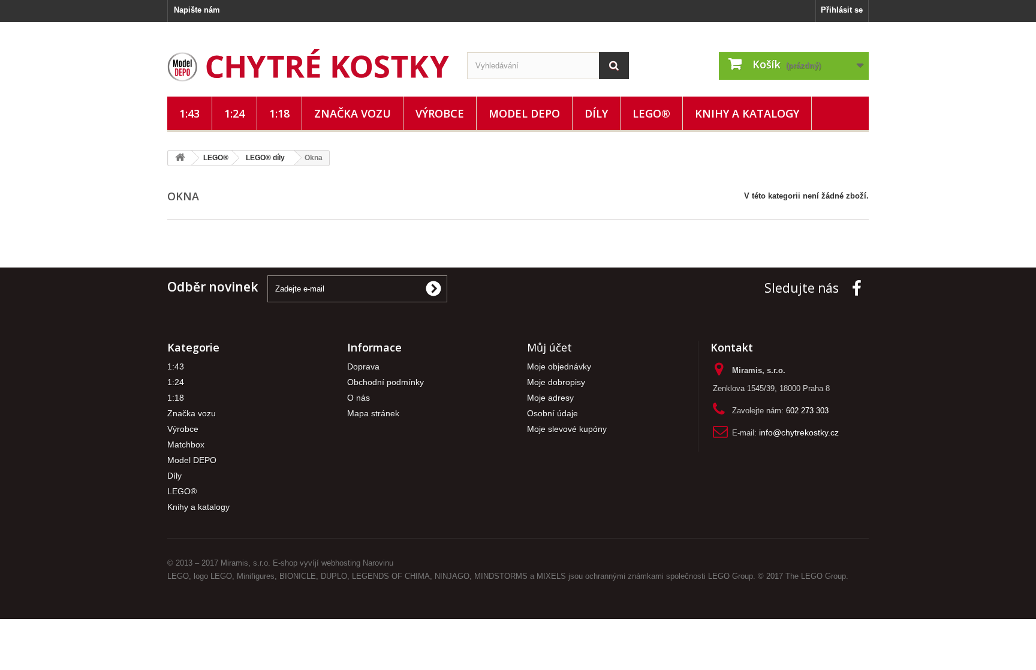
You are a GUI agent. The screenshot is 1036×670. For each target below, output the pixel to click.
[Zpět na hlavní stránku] (179, 158)
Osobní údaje (552, 413)
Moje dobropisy (556, 382)
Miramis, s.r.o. (245, 562)
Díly (596, 113)
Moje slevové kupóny (567, 429)
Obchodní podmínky (385, 382)
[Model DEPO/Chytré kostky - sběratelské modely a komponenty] (308, 65)
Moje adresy (550, 397)
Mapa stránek (373, 413)
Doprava (363, 366)
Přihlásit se (842, 9)
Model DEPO (524, 113)
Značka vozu (352, 113)
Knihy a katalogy (747, 113)
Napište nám (197, 9)
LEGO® (651, 113)
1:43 (189, 113)
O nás (358, 397)
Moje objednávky (559, 366)
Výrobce (439, 113)
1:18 (279, 113)
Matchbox (185, 444)
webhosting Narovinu (357, 562)
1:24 (234, 113)
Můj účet (549, 347)
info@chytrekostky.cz (799, 432)
